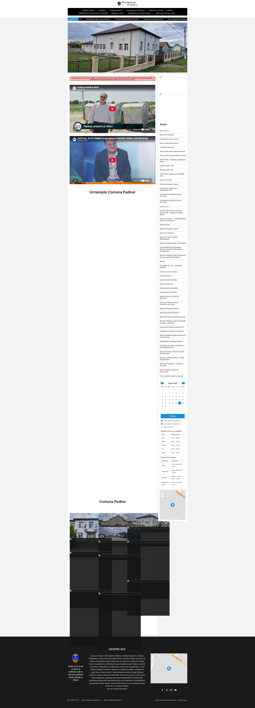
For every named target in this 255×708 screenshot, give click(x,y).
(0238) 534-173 (169, 427)
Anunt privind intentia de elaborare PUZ (172, 327)
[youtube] (175, 690)
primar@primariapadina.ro (172, 424)
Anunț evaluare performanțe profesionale (133, 19)
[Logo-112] (172, 94)
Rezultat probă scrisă (166, 170)
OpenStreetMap (180, 519)
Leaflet (172, 519)
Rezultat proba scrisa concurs (169, 139)
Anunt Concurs (164, 206)
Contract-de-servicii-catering (168, 272)
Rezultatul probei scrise (102, 19)
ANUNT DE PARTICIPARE (168, 280)
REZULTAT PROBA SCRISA (169, 229)
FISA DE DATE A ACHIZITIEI (169, 288)
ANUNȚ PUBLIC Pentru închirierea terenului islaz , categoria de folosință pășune (171, 212)
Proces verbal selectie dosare (169, 143)
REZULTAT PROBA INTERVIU (169, 309)
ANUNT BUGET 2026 (167, 166)
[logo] (127, 2)
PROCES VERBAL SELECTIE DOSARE (173, 243)
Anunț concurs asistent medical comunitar (172, 19)
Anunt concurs (164, 131)
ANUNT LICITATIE (166, 180)
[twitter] (166, 690)
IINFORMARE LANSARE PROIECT (171, 341)
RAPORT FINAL (165, 225)
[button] (173, 505)
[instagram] (171, 690)
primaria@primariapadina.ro (173, 420)
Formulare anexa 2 (166, 276)
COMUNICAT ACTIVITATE (168, 292)
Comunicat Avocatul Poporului (169, 184)
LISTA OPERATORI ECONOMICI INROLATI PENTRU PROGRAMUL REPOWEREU (171, 249)
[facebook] (162, 690)
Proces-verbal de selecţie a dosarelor (171, 376)
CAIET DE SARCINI (166, 284)
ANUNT (162, 261)
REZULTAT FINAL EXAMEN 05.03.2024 (172, 317)
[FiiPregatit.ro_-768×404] (172, 77)
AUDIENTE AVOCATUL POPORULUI (172, 331)
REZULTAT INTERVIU (167, 135)
